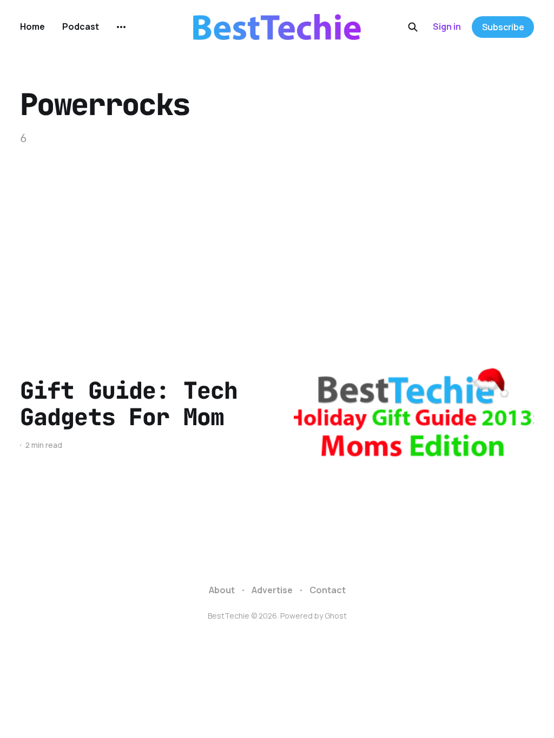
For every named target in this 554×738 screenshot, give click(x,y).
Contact (327, 590)
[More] (121, 27)
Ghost (336, 615)
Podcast (80, 26)
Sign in (447, 26)
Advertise (272, 590)
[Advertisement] (277, 228)
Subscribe (503, 27)
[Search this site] (413, 27)
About (222, 590)
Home (32, 26)
